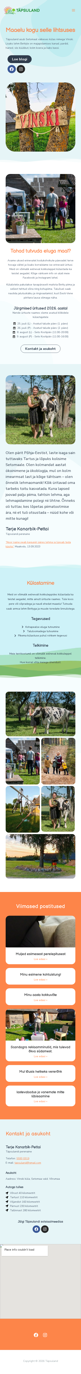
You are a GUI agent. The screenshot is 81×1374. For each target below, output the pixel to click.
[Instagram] (45, 1335)
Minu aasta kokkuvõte (40, 995)
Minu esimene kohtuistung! (40, 975)
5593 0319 (22, 1158)
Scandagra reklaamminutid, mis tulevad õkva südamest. (40, 1049)
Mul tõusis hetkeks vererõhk (40, 1072)
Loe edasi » (40, 959)
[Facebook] (36, 1335)
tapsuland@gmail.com (28, 1163)
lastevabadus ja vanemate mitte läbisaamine (40, 1094)
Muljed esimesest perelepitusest (41, 954)
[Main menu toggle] (73, 10)
